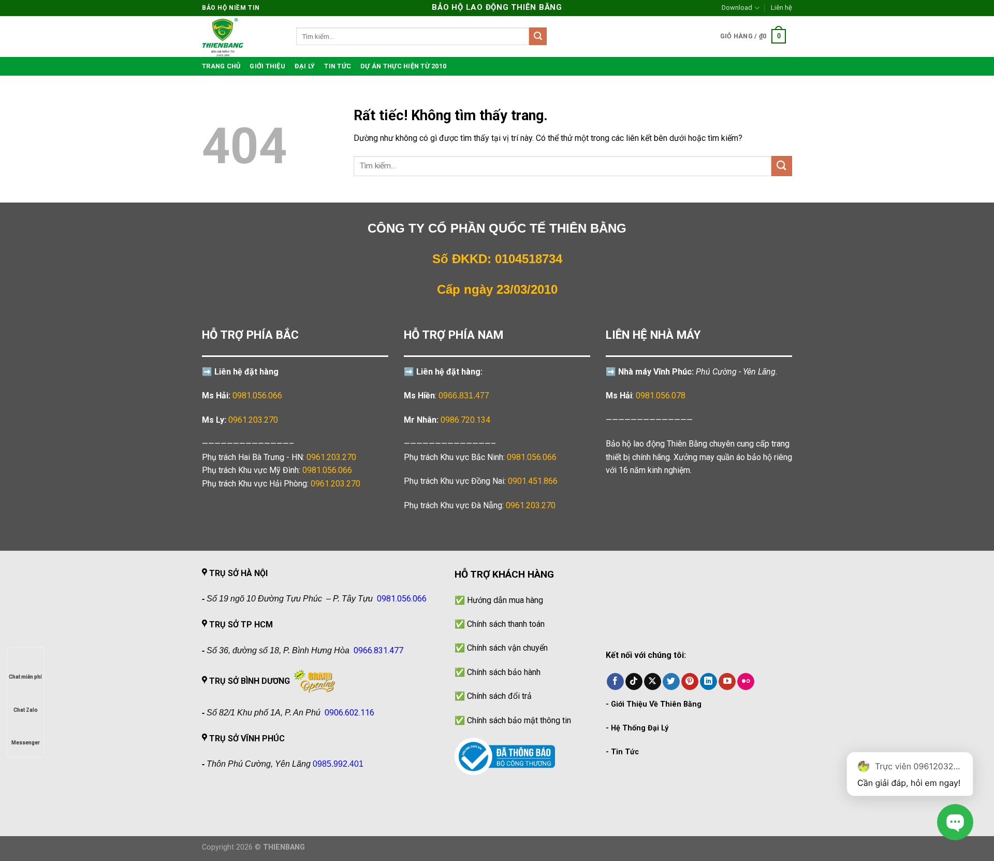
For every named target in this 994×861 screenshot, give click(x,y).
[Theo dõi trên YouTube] (727, 682)
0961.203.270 (331, 457)
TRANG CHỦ (221, 66)
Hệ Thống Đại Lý (639, 728)
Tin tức (337, 66)
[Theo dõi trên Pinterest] (689, 682)
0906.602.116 (349, 713)
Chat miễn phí (25, 677)
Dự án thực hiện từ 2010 (403, 66)
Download (737, 7)
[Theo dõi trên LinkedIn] (708, 682)
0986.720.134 (465, 420)
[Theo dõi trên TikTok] (633, 682)
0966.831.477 (463, 395)
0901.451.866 (533, 481)
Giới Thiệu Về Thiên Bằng (656, 704)
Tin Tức (625, 752)
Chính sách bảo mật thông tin (519, 720)
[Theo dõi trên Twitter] (671, 682)
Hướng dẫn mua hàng (505, 600)
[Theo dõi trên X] (652, 682)
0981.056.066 (257, 395)
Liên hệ (781, 7)
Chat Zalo (25, 710)
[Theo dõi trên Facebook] (615, 682)
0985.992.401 (338, 763)
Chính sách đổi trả (499, 696)
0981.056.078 (660, 395)
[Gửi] (538, 36)
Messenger (25, 742)
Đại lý (305, 66)
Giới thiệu (267, 66)
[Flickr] (745, 682)
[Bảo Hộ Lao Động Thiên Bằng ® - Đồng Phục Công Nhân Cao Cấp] (241, 36)
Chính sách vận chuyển (507, 648)
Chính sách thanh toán (506, 624)
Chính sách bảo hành (503, 672)
